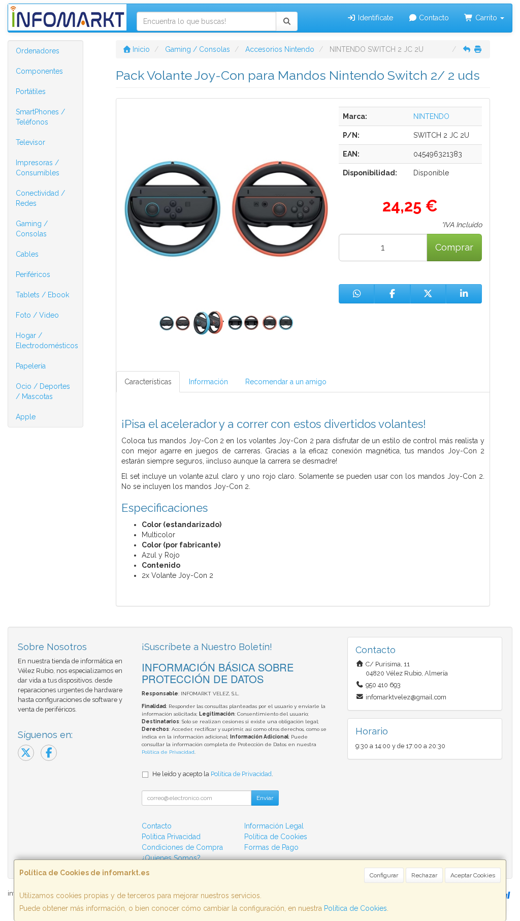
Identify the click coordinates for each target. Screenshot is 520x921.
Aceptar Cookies (472, 875)
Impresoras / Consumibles (37, 168)
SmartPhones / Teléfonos (40, 117)
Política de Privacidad (168, 752)
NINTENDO (431, 116)
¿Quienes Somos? (171, 858)
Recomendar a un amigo (286, 382)
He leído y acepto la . (212, 774)
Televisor (30, 142)
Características (148, 382)
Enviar (264, 798)
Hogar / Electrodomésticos (47, 340)
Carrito (486, 18)
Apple (26, 417)
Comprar (454, 247)
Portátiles (31, 91)
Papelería (31, 366)
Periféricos (33, 274)
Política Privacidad (171, 837)
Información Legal (274, 826)
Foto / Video (37, 315)
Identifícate (374, 18)
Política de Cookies (355, 908)
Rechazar (424, 875)
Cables (27, 254)
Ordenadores (37, 51)
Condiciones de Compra (182, 847)
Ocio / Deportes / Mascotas (43, 391)
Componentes (39, 71)
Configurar (384, 875)
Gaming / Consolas (32, 229)
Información (208, 382)
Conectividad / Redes (40, 198)
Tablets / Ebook (42, 295)
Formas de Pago (271, 847)
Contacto (433, 18)
